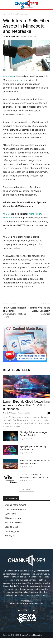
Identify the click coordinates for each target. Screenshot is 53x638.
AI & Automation (13, 518)
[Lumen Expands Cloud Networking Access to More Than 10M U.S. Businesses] (26, 386)
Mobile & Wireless (13, 522)
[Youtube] (34, 610)
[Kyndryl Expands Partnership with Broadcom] (10, 450)
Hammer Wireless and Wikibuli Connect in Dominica (39, 310)
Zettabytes (10, 535)
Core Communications (15, 509)
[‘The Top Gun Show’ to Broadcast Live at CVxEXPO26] (10, 478)
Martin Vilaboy (9, 413)
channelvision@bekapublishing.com (26, 603)
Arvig (20, 80)
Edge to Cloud (11, 526)
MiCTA (6, 213)
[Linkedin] (18, 610)
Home (5, 14)
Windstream (9, 76)
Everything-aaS (12, 531)
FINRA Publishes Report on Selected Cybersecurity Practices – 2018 (14, 312)
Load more (25, 489)
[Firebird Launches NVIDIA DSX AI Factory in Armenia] (10, 464)
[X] (26, 610)
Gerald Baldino (12, 36)
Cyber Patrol (10, 513)
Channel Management (20, 14)
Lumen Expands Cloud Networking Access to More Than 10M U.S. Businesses (26, 405)
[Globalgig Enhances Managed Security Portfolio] (10, 436)
